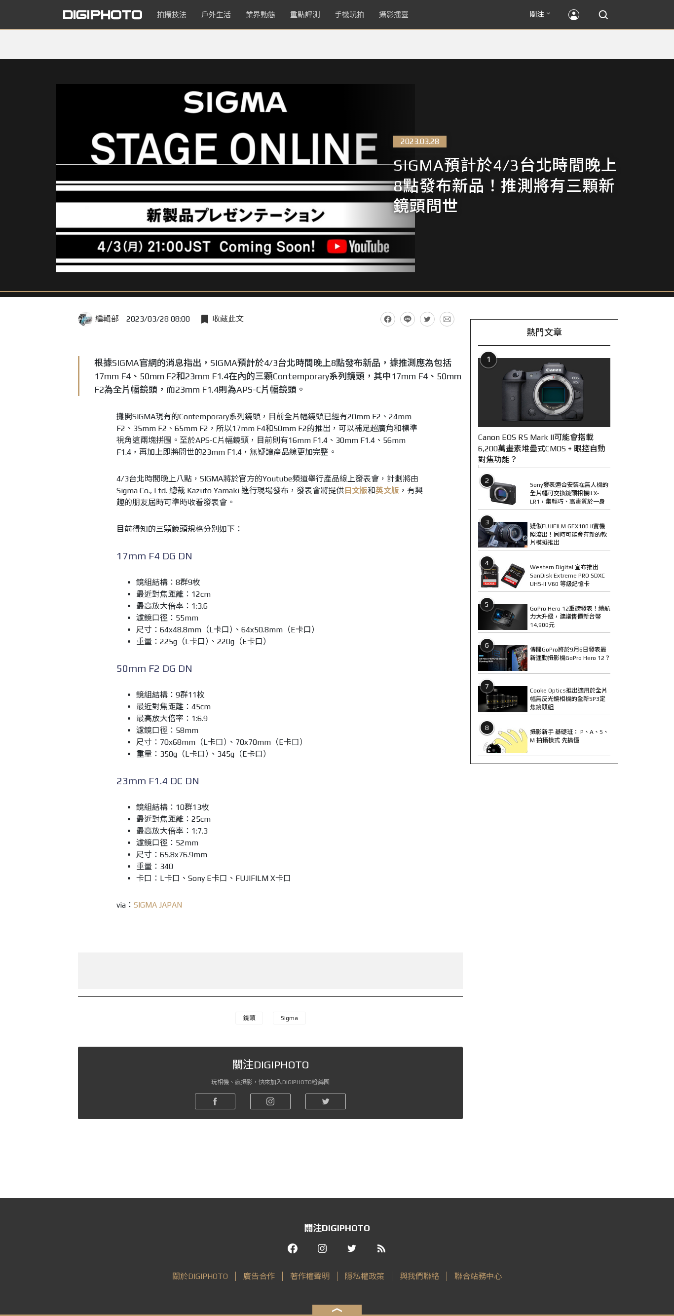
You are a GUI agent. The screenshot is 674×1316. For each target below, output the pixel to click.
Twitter (427, 319)
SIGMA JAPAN (158, 905)
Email (447, 319)
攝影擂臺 (394, 14)
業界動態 (260, 14)
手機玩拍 (349, 14)
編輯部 (107, 319)
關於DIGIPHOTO (200, 1276)
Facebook (387, 319)
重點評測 (305, 14)
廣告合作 (259, 1276)
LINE (407, 319)
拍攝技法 (172, 14)
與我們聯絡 (419, 1276)
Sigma (289, 1018)
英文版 (387, 490)
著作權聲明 (310, 1276)
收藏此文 (228, 319)
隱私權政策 (364, 1276)
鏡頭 (249, 1018)
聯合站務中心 (478, 1276)
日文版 (356, 490)
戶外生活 (216, 14)
